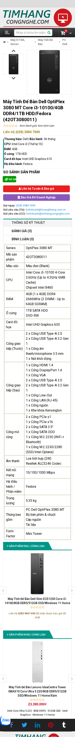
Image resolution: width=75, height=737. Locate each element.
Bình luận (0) (23, 239)
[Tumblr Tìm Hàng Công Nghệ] (64, 725)
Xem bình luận (46, 125)
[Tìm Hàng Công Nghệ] (37, 17)
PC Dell (64, 42)
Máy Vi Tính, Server (17, 42)
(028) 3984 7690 (25, 205)
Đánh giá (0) (22, 231)
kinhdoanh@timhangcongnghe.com (48, 213)
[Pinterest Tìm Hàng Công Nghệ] (51, 725)
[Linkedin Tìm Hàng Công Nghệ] (37, 725)
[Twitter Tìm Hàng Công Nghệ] (24, 725)
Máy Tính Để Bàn (45, 42)
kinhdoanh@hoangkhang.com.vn (46, 209)
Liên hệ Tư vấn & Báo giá (37, 188)
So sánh (12, 179)
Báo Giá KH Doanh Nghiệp (38, 197)
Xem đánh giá (27, 125)
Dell (25, 139)
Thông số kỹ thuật (28, 223)
